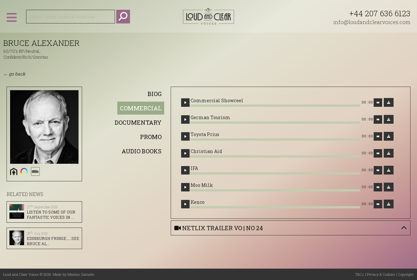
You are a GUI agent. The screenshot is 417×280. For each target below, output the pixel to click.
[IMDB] (35, 171)
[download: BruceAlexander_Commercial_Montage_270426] (389, 102)
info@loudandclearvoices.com (371, 22)
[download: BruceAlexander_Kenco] (389, 204)
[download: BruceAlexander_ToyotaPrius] (389, 136)
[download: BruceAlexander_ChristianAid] (389, 153)
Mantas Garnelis (80, 274)
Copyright (406, 274)
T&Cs (359, 274)
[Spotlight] (24, 171)
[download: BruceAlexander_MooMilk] (389, 187)
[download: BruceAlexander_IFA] (389, 170)
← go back (14, 74)
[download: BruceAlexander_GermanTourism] (389, 119)
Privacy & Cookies (381, 274)
